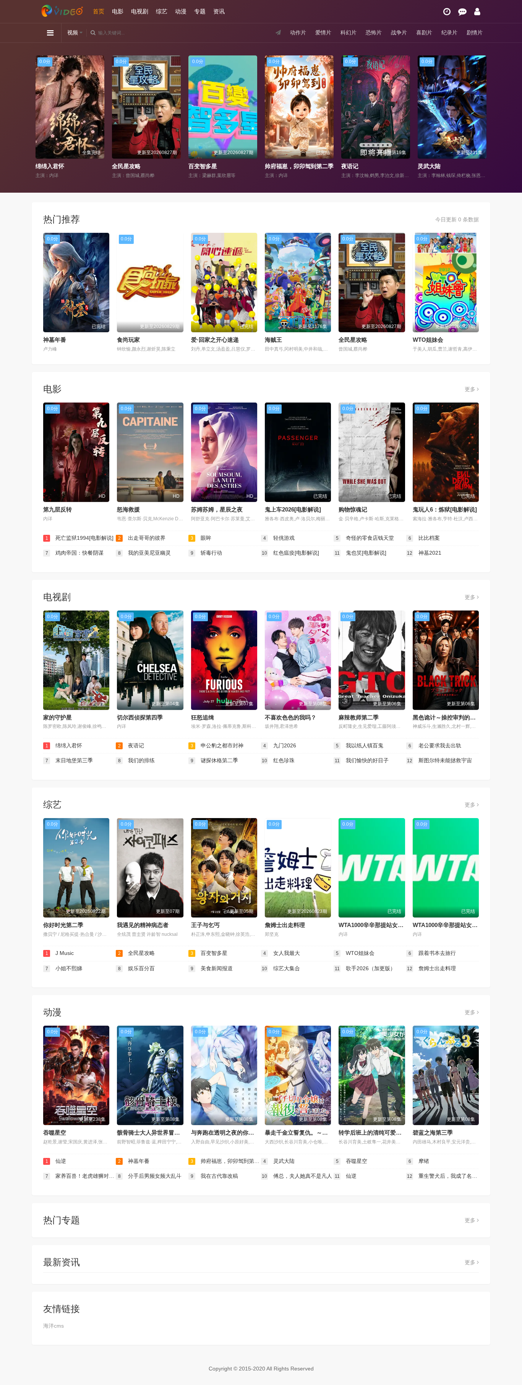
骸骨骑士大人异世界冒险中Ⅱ (152, 1132)
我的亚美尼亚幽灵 (144, 553)
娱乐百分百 (136, 968)
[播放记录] (447, 11)
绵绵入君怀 (64, 745)
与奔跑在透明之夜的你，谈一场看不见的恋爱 (248, 1132)
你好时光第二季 (63, 925)
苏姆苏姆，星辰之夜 (217, 509)
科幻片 (348, 32)
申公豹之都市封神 (217, 745)
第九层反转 (57, 509)
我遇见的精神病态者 (143, 925)
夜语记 (273, 166)
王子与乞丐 (205, 925)
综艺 (161, 11)
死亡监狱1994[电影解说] (79, 538)
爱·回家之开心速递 (215, 339)
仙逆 (55, 1161)
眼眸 (201, 538)
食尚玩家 (128, 339)
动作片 (298, 32)
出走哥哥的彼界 (142, 538)
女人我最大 (432, 166)
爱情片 (323, 32)
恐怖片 (374, 32)
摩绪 (419, 1161)
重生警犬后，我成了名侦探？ (443, 1176)
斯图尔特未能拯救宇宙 (439, 760)
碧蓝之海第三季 (433, 1132)
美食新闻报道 (212, 968)
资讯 (219, 11)
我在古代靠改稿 (214, 1176)
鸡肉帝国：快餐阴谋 (74, 553)
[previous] (40, 117)
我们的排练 (136, 760)
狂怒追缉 (202, 717)
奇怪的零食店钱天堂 (365, 538)
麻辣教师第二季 (359, 717)
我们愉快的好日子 (362, 760)
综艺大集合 (281, 968)
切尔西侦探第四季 (140, 717)
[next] (481, 117)
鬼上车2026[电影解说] (293, 509)
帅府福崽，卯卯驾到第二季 (222, 166)
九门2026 (280, 745)
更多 (471, 389)
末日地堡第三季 (69, 760)
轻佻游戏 (279, 538)
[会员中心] (477, 11)
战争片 (399, 32)
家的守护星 (57, 717)
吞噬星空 (54, 1132)
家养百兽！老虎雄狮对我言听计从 (80, 1176)
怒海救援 (128, 509)
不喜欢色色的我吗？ (290, 717)
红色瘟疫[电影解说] (290, 553)
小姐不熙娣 (64, 968)
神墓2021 (424, 553)
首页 (98, 11)
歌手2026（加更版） (365, 968)
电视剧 (139, 11)
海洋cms (53, 1326)
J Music (59, 953)
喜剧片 (424, 32)
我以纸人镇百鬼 (360, 745)
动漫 (180, 11)
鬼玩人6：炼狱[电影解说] (445, 509)
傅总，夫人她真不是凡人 (297, 1176)
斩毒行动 (206, 553)
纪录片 (449, 32)
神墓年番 (54, 339)
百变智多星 (126, 166)
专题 (200, 11)
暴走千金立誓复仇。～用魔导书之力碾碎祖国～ (325, 1132)
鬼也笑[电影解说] (361, 553)
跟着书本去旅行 (432, 953)
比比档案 (424, 538)
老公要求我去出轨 (435, 745)
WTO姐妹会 (428, 339)
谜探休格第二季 (214, 760)
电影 (117, 11)
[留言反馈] (462, 11)
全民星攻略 (50, 166)
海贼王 (273, 339)
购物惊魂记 (353, 509)
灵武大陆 (352, 166)
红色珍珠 (278, 760)
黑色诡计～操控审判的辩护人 (450, 717)
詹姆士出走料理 (285, 925)
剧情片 (475, 32)
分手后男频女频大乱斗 (150, 1176)
